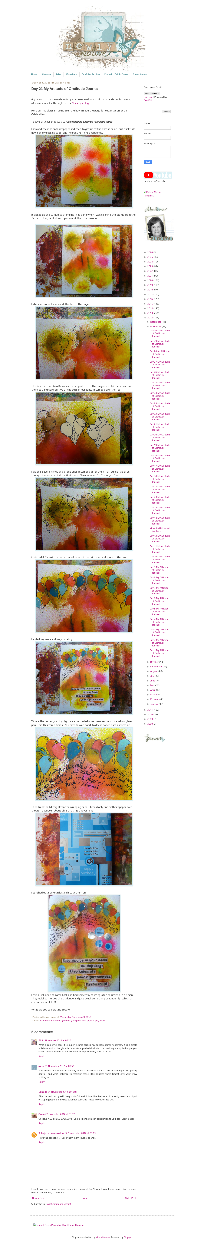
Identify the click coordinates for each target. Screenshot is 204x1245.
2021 (150, 275)
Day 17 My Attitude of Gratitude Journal (160, 468)
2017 (150, 294)
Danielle (43, 1091)
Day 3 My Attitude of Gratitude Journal (159, 632)
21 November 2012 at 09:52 (59, 1066)
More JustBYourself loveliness (160, 530)
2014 (150, 308)
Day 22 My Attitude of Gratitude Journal (160, 416)
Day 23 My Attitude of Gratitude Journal (160, 406)
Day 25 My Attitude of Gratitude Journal (160, 385)
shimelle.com (103, 1237)
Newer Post (38, 1198)
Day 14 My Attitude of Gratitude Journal (160, 510)
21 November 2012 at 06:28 (56, 1040)
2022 (150, 271)
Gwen (42, 1114)
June (153, 680)
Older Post (130, 1198)
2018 (150, 289)
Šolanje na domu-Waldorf (52, 1133)
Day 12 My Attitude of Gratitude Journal (160, 538)
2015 (150, 303)
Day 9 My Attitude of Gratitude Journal (159, 570)
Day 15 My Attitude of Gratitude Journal (160, 489)
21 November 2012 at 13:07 (62, 1091)
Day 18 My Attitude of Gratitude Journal (160, 458)
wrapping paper (97, 1020)
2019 (150, 285)
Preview (148, 97)
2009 (150, 719)
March (153, 694)
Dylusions (65, 1020)
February (155, 699)
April (153, 689)
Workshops (71, 74)
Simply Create (140, 74)
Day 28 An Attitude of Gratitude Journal (160, 354)
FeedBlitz (149, 100)
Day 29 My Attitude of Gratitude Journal (160, 344)
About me (46, 74)
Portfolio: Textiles (91, 74)
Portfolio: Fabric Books (116, 74)
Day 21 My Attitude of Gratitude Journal (160, 427)
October (154, 662)
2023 (150, 266)
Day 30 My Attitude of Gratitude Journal (160, 333)
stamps (85, 1020)
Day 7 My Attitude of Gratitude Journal (159, 590)
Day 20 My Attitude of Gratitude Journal (160, 437)
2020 (150, 280)
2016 (150, 299)
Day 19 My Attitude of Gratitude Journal (160, 448)
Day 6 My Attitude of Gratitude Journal (159, 601)
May (152, 685)
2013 (150, 313)
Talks (58, 74)
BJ (40, 1040)
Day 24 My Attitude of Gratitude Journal (160, 395)
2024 (150, 261)
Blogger (128, 1237)
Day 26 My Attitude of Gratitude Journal (160, 375)
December (156, 321)
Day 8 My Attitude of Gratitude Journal (159, 580)
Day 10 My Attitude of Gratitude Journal (160, 559)
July (152, 675)
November (156, 326)
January (154, 704)
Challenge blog (80, 103)
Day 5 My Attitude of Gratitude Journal (159, 611)
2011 (150, 709)
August (154, 671)
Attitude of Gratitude (50, 1020)
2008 (150, 723)
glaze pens (76, 1020)
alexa (41, 1066)
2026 (150, 252)
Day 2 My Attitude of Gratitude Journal (159, 643)
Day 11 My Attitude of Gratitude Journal (160, 549)
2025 (150, 257)
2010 (150, 714)
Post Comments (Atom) (58, 1204)
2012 (150, 317)
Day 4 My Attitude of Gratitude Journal (159, 622)
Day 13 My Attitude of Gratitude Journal (160, 520)
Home (34, 74)
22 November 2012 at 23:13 (81, 1133)
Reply (42, 1056)
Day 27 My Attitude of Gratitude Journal (160, 364)
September (156, 666)
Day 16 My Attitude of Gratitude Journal (160, 479)
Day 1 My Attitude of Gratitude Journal (159, 653)
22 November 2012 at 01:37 (60, 1114)
